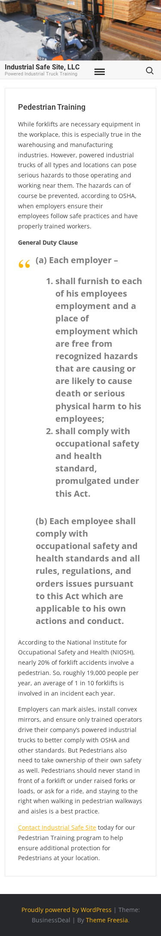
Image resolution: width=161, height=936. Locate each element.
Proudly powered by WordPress (66, 910)
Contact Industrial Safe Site (57, 827)
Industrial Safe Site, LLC (42, 67)
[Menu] (98, 72)
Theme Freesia (107, 920)
